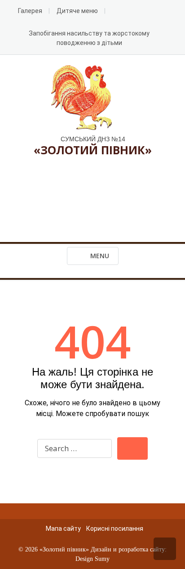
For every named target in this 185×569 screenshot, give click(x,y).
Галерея (30, 10)
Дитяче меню (77, 10)
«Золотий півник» (64, 549)
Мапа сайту (63, 528)
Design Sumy (92, 559)
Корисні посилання (114, 528)
